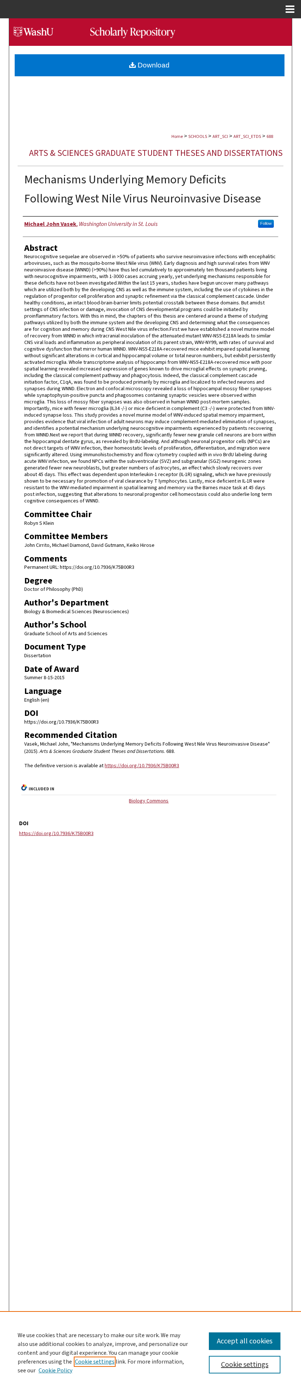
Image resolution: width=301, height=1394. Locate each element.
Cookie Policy (55, 1370)
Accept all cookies (244, 1341)
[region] (150, 1352)
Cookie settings (95, 1362)
